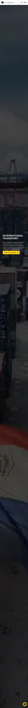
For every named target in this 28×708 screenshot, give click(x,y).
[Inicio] (7, 2)
